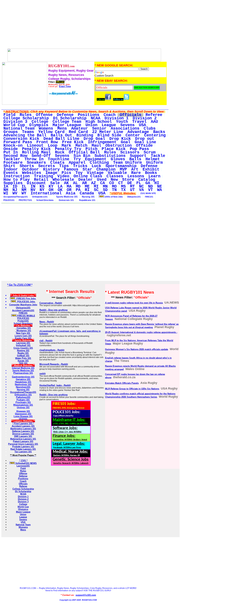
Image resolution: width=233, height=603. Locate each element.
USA (23, 522)
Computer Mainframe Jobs (23, 304)
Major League (23, 512)
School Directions (45, 200)
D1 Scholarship (23, 491)
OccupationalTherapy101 (15, 197)
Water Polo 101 (23, 358)
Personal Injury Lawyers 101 (23, 444)
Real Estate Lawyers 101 (23, 449)
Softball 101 (23, 355)
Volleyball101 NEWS (26, 463)
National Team (23, 524)
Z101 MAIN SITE (148, 193)
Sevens (23, 519)
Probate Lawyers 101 (23, 446)
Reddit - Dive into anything (53, 310)
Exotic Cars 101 (23, 338)
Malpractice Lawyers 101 (23, 439)
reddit (42, 373)
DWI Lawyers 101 (23, 436)
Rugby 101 (23, 353)
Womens (23, 527)
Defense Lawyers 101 (23, 431)
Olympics (23, 509)
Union (23, 514)
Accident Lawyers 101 (23, 426)
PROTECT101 (25, 200)
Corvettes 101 (23, 328)
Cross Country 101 (23, 348)
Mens (23, 529)
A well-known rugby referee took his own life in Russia (134, 303)
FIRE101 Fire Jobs (25, 298)
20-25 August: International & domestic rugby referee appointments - (141, 332)
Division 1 (23, 496)
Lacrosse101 (23, 466)
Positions (23, 478)
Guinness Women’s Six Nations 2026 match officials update (136, 349)
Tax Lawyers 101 (23, 451)
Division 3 (23, 501)
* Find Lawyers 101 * (23, 423)
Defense (23, 476)
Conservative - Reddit (50, 303)
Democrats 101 (66, 200)
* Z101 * (23, 460)
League (23, 517)
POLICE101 (8, 200)
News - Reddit (46, 321)
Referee (23, 486)
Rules (23, 471)
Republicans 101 (86, 200)
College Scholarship (23, 489)
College (23, 504)
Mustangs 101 (23, 330)
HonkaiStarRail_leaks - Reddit (55, 385)
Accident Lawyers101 (23, 310)
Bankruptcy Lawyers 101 (23, 428)
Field (23, 468)
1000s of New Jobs (113, 197)
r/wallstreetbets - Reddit (51, 350)
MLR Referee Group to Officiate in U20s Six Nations (132, 388)
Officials (23, 483)
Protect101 (23, 321)
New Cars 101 (23, 333)
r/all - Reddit (45, 340)
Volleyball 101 (23, 345)
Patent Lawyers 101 (23, 441)
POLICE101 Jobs (26, 301)
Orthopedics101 (40, 197)
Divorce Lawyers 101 (23, 433)
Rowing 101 (23, 350)
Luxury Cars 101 (23, 335)
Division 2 (23, 499)
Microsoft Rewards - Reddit (53, 364)
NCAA (23, 494)
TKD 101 (23, 363)
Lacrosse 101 (23, 343)
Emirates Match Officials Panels (122, 383)
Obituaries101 (134, 197)
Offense (23, 473)
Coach (23, 481)
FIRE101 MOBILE (25, 315)
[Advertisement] (84, 25)
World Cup (23, 506)
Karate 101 (23, 360)
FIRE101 (149, 197)
